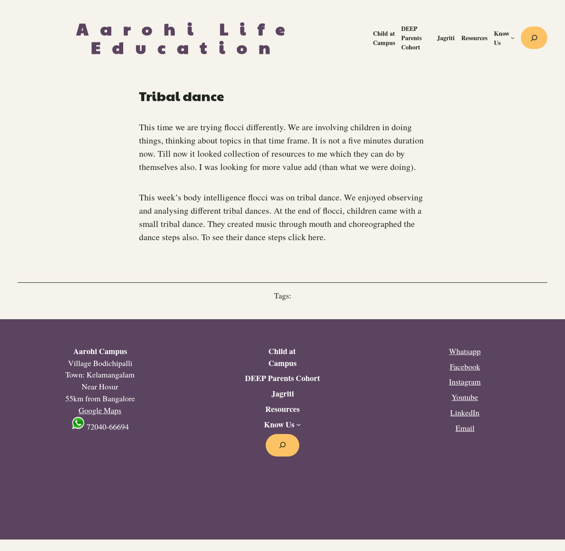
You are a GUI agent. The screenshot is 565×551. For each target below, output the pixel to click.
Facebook (465, 366)
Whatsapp (465, 351)
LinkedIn (464, 412)
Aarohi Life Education (186, 37)
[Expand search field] (534, 37)
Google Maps (100, 410)
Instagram (465, 381)
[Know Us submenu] (512, 37)
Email (465, 428)
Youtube (465, 397)
